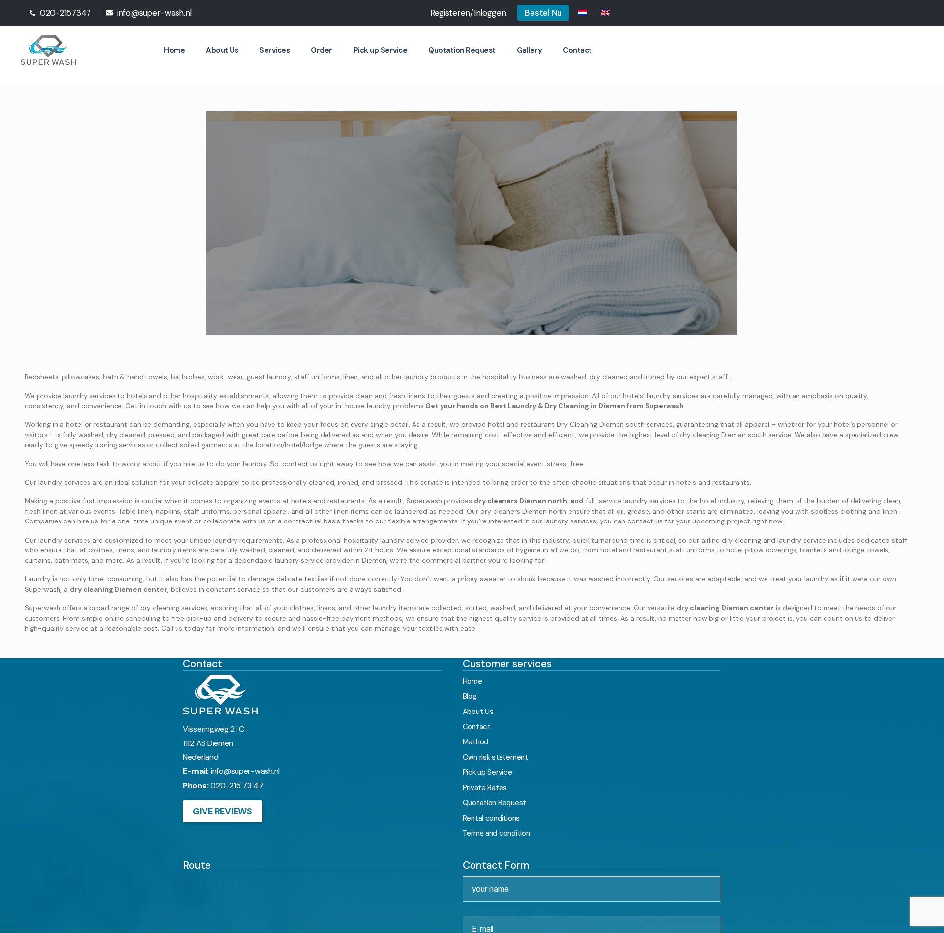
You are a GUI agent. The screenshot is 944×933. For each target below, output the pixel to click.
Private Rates (485, 786)
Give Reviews (222, 809)
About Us (237, 48)
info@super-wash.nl (245, 770)
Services (287, 48)
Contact (578, 48)
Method (475, 740)
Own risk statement (495, 755)
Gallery (531, 48)
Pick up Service (389, 48)
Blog (470, 694)
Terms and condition (496, 831)
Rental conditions (491, 816)
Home (191, 48)
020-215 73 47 (237, 784)
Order (333, 48)
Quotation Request (467, 48)
